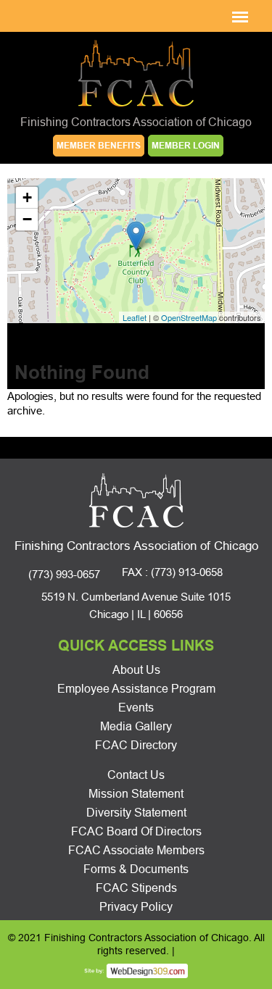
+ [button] (27, 197)
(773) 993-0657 (64, 574)
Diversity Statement (136, 812)
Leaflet (135, 317)
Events (136, 707)
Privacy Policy (136, 907)
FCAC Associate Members (136, 850)
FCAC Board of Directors (136, 831)
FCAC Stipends (136, 888)
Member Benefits (99, 146)
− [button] (27, 219)
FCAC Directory (136, 745)
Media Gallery (136, 726)
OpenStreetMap (189, 317)
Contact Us (136, 775)
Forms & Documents (136, 869)
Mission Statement (136, 794)
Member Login (186, 146)
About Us (136, 670)
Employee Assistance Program (136, 689)
